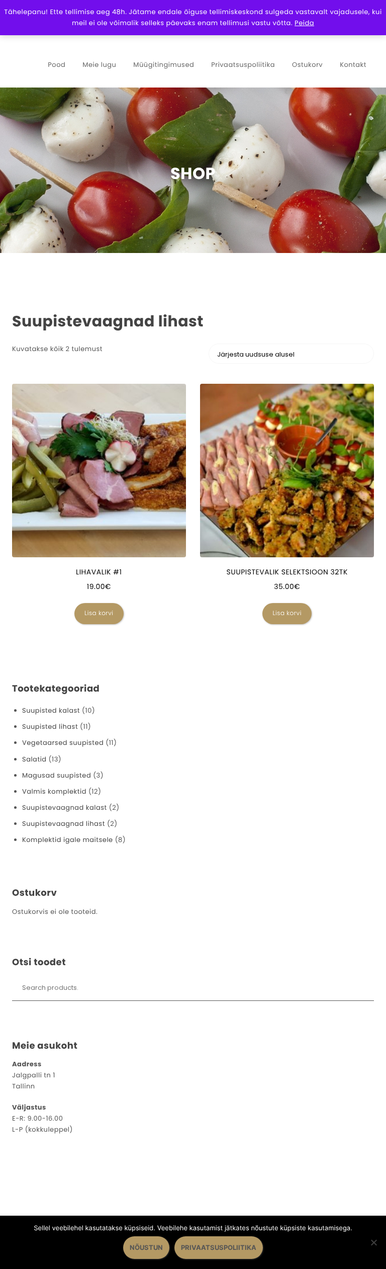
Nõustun (146, 1247)
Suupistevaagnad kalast (64, 807)
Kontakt (353, 64)
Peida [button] (304, 23)
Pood (56, 64)
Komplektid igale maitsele (67, 839)
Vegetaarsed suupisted (63, 742)
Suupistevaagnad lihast (63, 823)
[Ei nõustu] (373, 1242)
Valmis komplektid (54, 791)
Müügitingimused (163, 64)
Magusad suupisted (56, 775)
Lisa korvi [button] (98, 613)
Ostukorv (307, 64)
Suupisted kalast (51, 710)
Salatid (34, 759)
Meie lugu (99, 64)
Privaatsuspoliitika (243, 64)
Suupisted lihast (50, 726)
